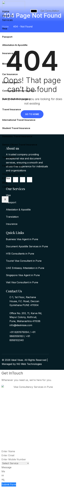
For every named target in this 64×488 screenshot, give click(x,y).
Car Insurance (10, 74)
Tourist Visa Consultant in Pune (24, 260)
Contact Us (9, 186)
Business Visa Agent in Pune (22, 239)
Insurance (7, 53)
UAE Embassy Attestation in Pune (25, 267)
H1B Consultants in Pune (20, 253)
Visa (4, 28)
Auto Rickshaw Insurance (16, 99)
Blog (4, 182)
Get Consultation (49, 10)
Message (6, 467)
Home (5, 11)
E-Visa (6, 178)
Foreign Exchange (12, 165)
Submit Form (8, 484)
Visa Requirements (13, 174)
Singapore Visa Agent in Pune (23, 275)
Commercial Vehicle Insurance (19, 90)
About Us (7, 15)
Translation (8, 157)
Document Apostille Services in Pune (27, 246)
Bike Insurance (10, 82)
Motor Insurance (11, 63)
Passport (7, 36)
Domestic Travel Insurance (17, 136)
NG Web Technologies (29, 363)
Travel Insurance (11, 109)
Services (7, 20)
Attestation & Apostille (15, 45)
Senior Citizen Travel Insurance (19, 144)
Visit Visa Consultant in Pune (22, 282)
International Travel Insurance (18, 119)
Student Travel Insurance (16, 128)
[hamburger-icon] (34, 11)
